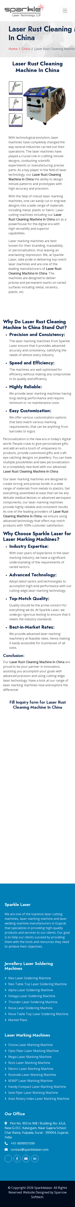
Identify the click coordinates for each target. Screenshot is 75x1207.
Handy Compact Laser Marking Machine (37, 1087)
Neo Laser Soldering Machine (29, 978)
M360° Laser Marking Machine (30, 1081)
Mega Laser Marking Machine (30, 1057)
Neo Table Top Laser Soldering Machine (37, 984)
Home (13, 49)
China (26, 49)
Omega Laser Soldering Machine (31, 996)
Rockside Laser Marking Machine (32, 1075)
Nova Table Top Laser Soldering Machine (38, 1014)
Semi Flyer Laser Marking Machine (33, 1093)
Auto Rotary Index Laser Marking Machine (38, 1098)
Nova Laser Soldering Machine (30, 1008)
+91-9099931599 (23, 1143)
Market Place (17, 1020)
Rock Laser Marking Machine (29, 1063)
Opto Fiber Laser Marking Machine (33, 1051)
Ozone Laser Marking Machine (30, 1045)
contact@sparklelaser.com (29, 1149)
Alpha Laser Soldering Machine (30, 990)
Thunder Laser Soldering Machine (33, 1002)
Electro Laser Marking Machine (30, 1069)
